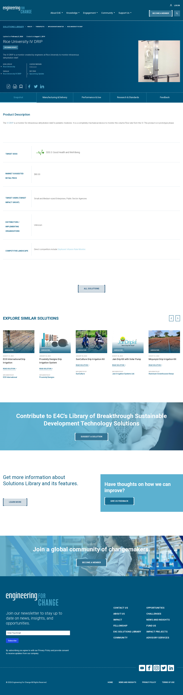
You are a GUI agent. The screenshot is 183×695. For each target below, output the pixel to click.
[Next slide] (178, 318)
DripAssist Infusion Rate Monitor (71, 249)
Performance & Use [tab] (91, 97)
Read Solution (9, 369)
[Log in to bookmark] (21, 86)
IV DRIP (9, 123)
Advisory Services (157, 637)
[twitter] (35, 86)
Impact (117, 619)
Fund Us (151, 625)
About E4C (56, 13)
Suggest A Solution (91, 436)
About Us (119, 613)
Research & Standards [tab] (128, 97)
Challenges (153, 613)
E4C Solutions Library (127, 631)
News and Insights (158, 619)
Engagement (89, 13)
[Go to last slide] (171, 318)
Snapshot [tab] (18, 97)
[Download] (8, 86)
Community (107, 13)
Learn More (15, 502)
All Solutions (91, 288)
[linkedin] (42, 86)
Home (110, 682)
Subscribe (12, 641)
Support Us (124, 13)
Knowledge (72, 13)
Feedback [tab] (165, 97)
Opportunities (155, 607)
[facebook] (29, 86)
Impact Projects (157, 631)
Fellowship (120, 625)
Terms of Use (168, 682)
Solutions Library (13, 26)
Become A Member (160, 13)
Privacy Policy (149, 682)
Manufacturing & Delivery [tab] (55, 97)
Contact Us (120, 607)
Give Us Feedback (119, 501)
